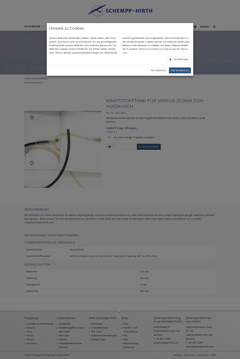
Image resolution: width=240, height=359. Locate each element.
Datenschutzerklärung (150, 48)
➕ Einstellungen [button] (179, 59)
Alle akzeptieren (180, 70)
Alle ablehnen (158, 70)
